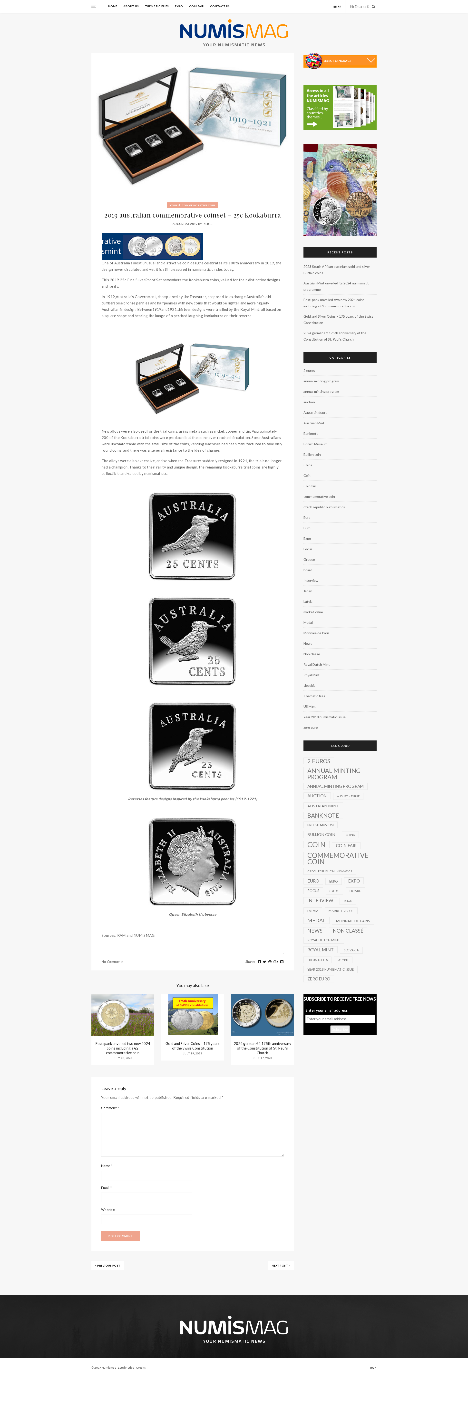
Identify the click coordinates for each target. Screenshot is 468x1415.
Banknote (310, 433)
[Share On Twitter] (264, 962)
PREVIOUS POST (108, 1265)
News (307, 643)
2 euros (309, 370)
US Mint (309, 706)
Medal (308, 622)
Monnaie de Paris (316, 633)
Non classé (311, 654)
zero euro (310, 727)
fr (339, 6)
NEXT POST (280, 1265)
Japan (307, 591)
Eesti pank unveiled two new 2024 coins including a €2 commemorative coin (122, 1048)
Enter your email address (326, 1010)
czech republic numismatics (324, 507)
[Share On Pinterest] (270, 962)
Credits (141, 1367)
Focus (307, 549)
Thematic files (157, 6)
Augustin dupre (315, 412)
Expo (179, 6)
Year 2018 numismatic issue (324, 717)
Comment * (110, 1108)
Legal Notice (126, 1367)
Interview (310, 580)
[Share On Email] (282, 962)
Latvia (307, 601)
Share (250, 962)
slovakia (309, 685)
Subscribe (340, 1029)
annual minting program (321, 381)
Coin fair (196, 6)
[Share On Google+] (275, 962)
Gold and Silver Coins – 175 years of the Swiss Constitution (193, 1045)
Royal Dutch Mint (316, 664)
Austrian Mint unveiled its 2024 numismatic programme (336, 286)
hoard (307, 570)
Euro (307, 517)
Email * (106, 1188)
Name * (107, 1166)
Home (112, 6)
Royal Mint (311, 675)
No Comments (113, 962)
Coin (173, 205)
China (307, 465)
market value (313, 612)
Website (108, 1209)
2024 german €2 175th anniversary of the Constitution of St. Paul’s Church (262, 1048)
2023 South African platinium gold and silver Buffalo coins (336, 269)
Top (372, 1367)
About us (131, 6)
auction (309, 402)
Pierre (208, 224)
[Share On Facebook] (259, 962)
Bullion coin (312, 454)
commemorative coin (198, 205)
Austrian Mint (313, 423)
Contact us (220, 6)
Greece (309, 559)
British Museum (315, 444)
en (335, 6)
